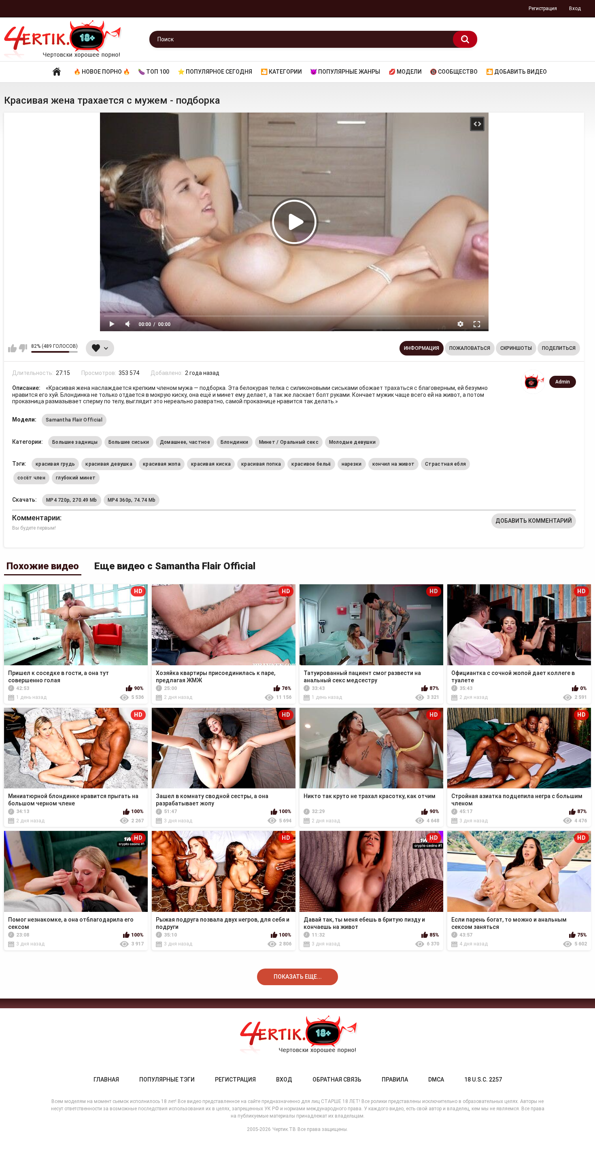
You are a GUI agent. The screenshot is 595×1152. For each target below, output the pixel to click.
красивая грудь (55, 464)
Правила (395, 1079)
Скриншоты (516, 348)
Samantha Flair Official (74, 420)
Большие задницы (75, 442)
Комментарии (36, 517)
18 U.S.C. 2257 (483, 1079)
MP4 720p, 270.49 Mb (71, 500)
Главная (57, 72)
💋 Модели (405, 71)
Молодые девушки (352, 442)
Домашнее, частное (185, 442)
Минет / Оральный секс (289, 442)
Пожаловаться (469, 348)
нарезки (352, 464)
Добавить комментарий (533, 520)
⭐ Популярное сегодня (215, 71)
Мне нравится (12, 348)
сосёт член (31, 478)
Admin (562, 382)
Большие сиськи (128, 442)
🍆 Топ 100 (153, 71)
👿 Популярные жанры (345, 71)
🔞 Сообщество (454, 71)
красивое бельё (311, 464)
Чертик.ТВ (284, 1129)
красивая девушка (108, 464)
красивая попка (261, 464)
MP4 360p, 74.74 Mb (131, 500)
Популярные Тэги (167, 1079)
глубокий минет (76, 478)
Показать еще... (298, 976)
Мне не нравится (23, 348)
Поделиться (559, 348)
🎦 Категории (281, 71)
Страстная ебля (445, 464)
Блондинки (235, 442)
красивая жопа (162, 464)
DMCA (436, 1079)
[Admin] (533, 382)
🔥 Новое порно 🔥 (102, 71)
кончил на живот (393, 464)
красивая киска (211, 464)
